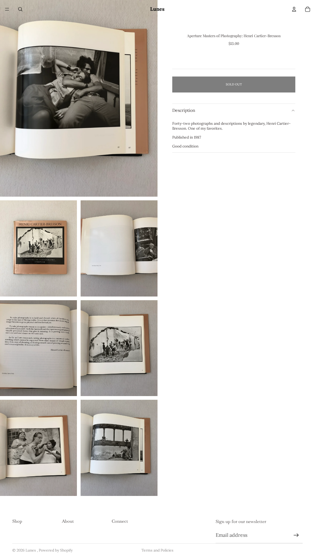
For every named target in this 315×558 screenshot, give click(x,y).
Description (183, 110)
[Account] (294, 9)
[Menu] (7, 9)
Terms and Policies (157, 550)
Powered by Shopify (56, 550)
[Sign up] (296, 535)
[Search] (20, 9)
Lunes (31, 550)
